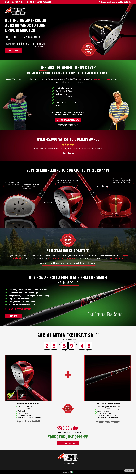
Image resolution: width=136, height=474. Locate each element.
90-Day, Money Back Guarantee (62, 258)
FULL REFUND (116, 258)
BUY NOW (13, 316)
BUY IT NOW (13, 50)
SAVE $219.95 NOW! (68, 443)
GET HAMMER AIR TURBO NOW (68, 120)
